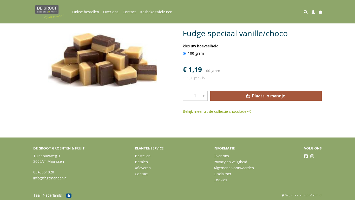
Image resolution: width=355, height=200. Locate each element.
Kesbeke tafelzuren (156, 11)
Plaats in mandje (268, 96)
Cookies (220, 179)
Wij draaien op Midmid (303, 195)
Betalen (141, 161)
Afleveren (143, 167)
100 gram (196, 53)
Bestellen (142, 155)
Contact (129, 11)
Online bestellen (85, 11)
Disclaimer (222, 173)
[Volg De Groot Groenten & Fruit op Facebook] (306, 156)
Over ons (111, 11)
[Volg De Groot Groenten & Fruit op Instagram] (312, 156)
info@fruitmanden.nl (50, 178)
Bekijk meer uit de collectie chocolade (215, 111)
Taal (37, 195)
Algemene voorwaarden (234, 167)
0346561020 (43, 172)
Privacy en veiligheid (230, 161)
